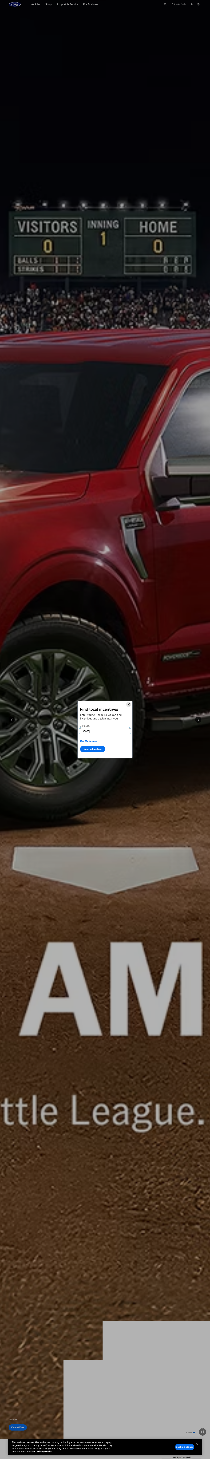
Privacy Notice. (45, 1451)
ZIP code (85, 725)
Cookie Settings (184, 1446)
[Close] (128, 704)
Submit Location (92, 749)
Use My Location (89, 741)
